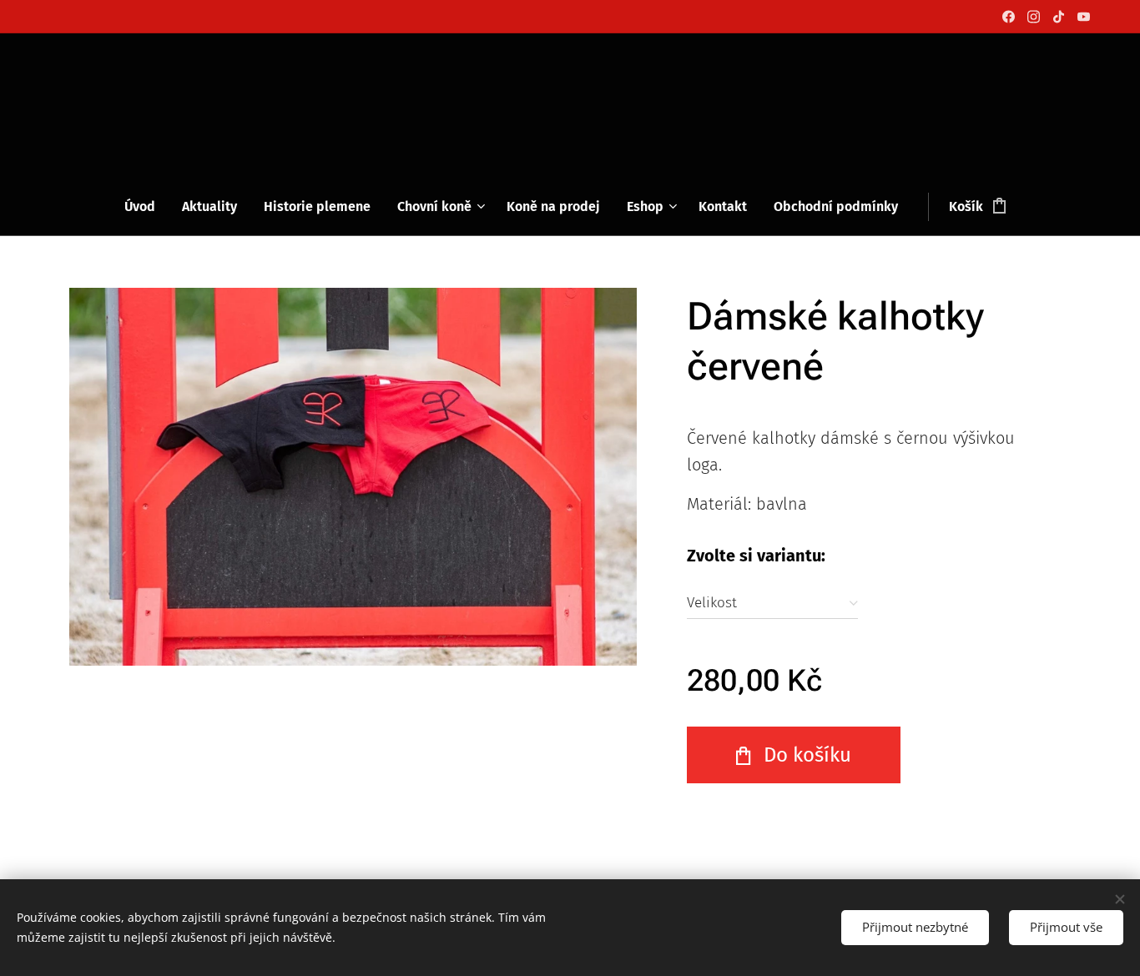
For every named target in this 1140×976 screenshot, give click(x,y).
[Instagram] (1033, 17)
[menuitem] (146, 207)
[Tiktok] (1058, 17)
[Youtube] (1083, 17)
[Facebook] (1008, 17)
